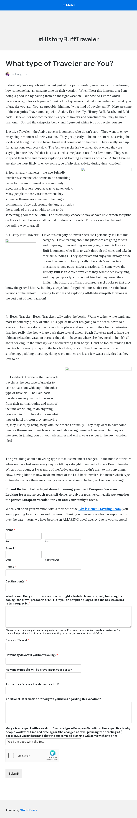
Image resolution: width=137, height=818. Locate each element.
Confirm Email (52, 559)
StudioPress (28, 810)
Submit (13, 773)
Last (47, 541)
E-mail (11, 548)
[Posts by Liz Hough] (8, 74)
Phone (11, 566)
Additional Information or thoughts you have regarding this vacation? (53, 699)
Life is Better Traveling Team (99, 509)
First (8, 541)
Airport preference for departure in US (33, 684)
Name (10, 530)
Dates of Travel (17, 640)
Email (8, 559)
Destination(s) (16, 581)
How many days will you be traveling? (32, 655)
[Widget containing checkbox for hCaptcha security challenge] (32, 755)
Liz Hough (17, 74)
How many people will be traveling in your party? (39, 669)
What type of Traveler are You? (59, 63)
